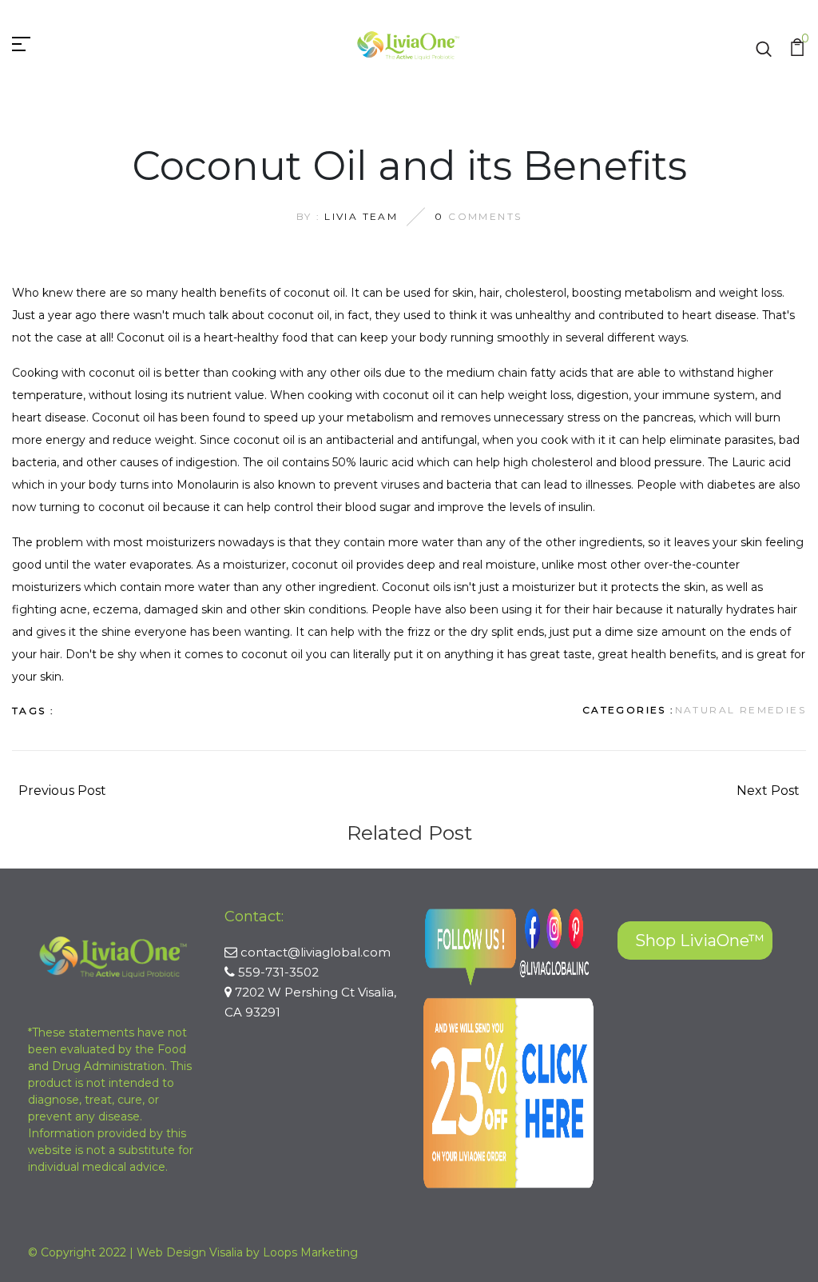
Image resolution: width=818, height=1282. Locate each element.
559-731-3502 (278, 972)
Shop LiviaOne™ (699, 940)
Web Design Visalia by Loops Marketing (247, 1252)
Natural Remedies (740, 710)
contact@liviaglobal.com (315, 952)
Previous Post (62, 790)
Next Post (768, 790)
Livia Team (361, 216)
